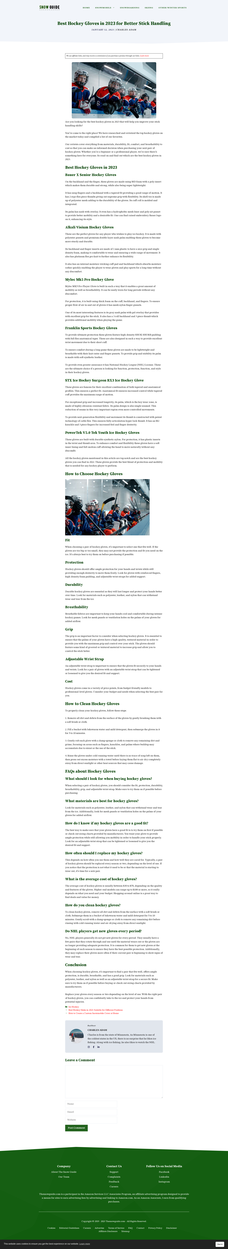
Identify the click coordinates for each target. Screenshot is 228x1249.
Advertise (99, 1228)
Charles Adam (126, 30)
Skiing (149, 8)
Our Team (63, 1177)
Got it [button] (219, 1244)
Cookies (51, 1228)
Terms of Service (116, 1228)
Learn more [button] (84, 1244)
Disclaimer (171, 1228)
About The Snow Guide (63, 1172)
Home (86, 8)
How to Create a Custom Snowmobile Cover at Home (94, 1013)
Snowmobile (103, 8)
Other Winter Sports (172, 8)
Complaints (114, 1177)
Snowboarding (129, 8)
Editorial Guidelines (69, 1228)
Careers (114, 1187)
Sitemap (125, 1231)
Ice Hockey (74, 1007)
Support (114, 1172)
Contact (140, 1228)
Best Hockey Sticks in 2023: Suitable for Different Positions (96, 1010)
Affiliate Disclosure (108, 1231)
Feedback (114, 1182)
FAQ (130, 1228)
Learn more (144, 56)
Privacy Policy (155, 1228)
